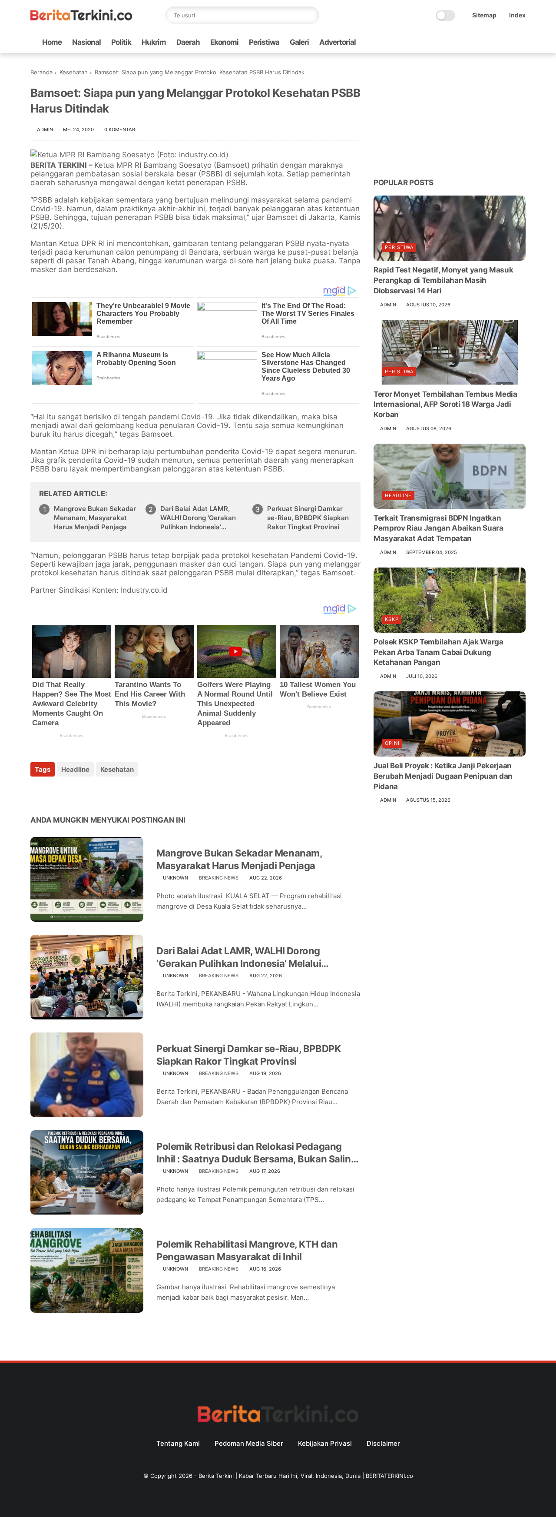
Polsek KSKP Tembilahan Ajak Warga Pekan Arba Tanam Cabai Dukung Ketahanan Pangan (438, 652)
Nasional (86, 42)
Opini (392, 743)
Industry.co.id (144, 590)
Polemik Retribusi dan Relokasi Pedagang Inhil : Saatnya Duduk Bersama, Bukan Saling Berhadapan (256, 1153)
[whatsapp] (479, 42)
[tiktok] (493, 42)
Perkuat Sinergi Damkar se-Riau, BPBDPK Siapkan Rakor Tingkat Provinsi (308, 518)
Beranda (41, 72)
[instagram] (507, 42)
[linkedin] (107, 792)
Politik (121, 42)
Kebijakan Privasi (325, 1443)
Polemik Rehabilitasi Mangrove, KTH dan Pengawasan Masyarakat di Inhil (247, 1250)
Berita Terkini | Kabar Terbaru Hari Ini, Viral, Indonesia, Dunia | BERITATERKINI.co (306, 1475)
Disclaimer (383, 1443)
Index (517, 15)
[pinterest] (90, 792)
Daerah (188, 42)
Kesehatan (74, 72)
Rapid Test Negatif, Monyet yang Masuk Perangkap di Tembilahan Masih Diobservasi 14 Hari (443, 280)
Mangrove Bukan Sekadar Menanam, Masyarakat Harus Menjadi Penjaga (95, 518)
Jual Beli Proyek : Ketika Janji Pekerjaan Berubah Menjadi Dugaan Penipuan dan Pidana (443, 776)
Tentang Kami (178, 1443)
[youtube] (520, 42)
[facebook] (451, 42)
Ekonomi (224, 42)
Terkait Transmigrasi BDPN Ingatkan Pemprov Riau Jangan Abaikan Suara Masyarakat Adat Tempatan (438, 528)
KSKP (392, 619)
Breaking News (218, 878)
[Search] (310, 15)
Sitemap (484, 15)
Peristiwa (264, 42)
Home (52, 42)
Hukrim (154, 42)
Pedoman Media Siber (249, 1443)
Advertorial (337, 42)
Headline (75, 769)
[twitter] (465, 42)
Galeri (299, 42)
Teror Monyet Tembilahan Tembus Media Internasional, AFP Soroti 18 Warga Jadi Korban (445, 404)
